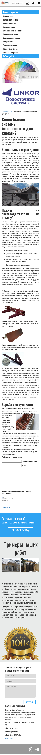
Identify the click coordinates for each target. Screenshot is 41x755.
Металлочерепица (10, 23)
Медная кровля (9, 16)
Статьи (9, 111)
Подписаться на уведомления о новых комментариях (16, 492)
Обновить (5, 500)
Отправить (6, 507)
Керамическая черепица (12, 30)
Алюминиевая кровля (11, 38)
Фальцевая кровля (10, 19)
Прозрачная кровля (10, 48)
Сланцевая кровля (10, 34)
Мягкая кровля (9, 27)
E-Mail (24, 465)
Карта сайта (9, 738)
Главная (4, 111)
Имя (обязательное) (29, 461)
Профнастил (8, 41)
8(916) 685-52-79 (17, 3)
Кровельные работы (11, 52)
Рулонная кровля (10, 45)
